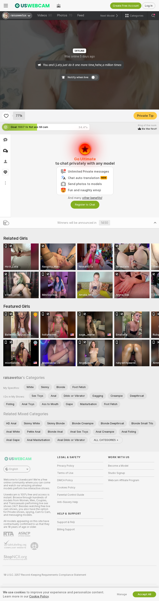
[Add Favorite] (6, 116)
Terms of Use (65, 473)
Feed (80, 15)
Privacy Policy (65, 465)
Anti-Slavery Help (67, 502)
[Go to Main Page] (32, 5)
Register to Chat (85, 204)
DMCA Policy (65, 480)
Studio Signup (116, 473)
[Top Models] (58, 5)
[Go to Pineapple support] (34, 546)
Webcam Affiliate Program (123, 480)
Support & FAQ (66, 522)
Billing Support (66, 529)
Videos (44, 15)
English (13, 469)
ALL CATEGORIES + (106, 440)
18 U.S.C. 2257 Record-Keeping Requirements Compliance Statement (45, 574)
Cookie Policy (39, 596)
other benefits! (92, 198)
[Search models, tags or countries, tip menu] (153, 15)
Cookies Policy (66, 487)
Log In (149, 5)
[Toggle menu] (6, 5)
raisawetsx (12, 377)
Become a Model (118, 465)
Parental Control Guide (70, 494)
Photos (64, 15)
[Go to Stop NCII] (16, 557)
